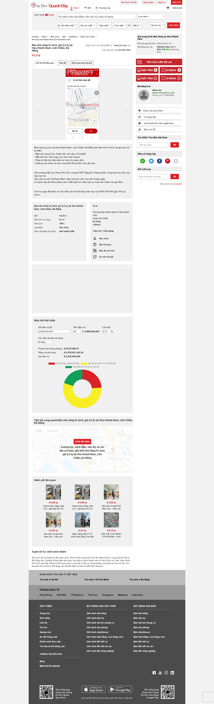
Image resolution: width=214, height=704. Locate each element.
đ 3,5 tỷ (82, 530)
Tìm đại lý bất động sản (52, 646)
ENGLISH (177, 8)
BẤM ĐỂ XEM (82, 441)
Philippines (77, 594)
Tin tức (43, 627)
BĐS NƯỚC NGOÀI (128, 2)
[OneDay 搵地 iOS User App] (94, 689)
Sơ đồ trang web (48, 636)
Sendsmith (177, 184)
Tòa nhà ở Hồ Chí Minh (96, 579)
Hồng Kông (46, 594)
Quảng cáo (45, 632)
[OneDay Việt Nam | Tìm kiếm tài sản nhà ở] (49, 5)
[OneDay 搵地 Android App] (120, 689)
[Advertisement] (159, 236)
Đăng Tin (176, 2)
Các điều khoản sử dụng (50, 338)
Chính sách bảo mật (50, 641)
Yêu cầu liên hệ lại (159, 62)
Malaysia (123, 594)
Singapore (107, 594)
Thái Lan (92, 594)
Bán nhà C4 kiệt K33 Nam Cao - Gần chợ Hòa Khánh (111, 509)
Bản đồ (63, 63)
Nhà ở (76, 8)
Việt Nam (61, 594)
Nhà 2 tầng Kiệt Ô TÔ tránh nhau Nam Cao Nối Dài (82, 536)
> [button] (126, 104)
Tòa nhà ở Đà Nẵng (139, 579)
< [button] (38, 104)
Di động (171, 70)
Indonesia (137, 594)
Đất (89, 8)
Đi (175, 144)
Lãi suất (106, 327)
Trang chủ (45, 613)
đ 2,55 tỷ (111, 502)
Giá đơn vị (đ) (45, 327)
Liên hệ (43, 622)
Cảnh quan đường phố (82, 63)
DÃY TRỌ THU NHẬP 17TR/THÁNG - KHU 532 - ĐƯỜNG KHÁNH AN (111, 538)
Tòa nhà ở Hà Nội (49, 579)
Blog (42, 661)
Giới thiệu (45, 618)
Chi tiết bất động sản (45, 63)
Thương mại (104, 8)
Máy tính (147, 70)
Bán (140, 613)
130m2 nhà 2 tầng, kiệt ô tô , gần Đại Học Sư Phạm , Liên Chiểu (53, 509)
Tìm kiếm (173, 25)
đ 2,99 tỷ (53, 502)
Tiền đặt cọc (79, 327)
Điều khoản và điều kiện (124, 698)
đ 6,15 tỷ (111, 530)
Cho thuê (96, 613)
